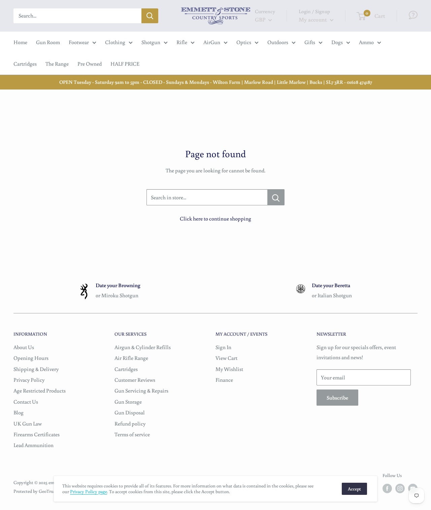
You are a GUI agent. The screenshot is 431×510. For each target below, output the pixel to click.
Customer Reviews (134, 379)
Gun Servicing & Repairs (141, 390)
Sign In (223, 347)
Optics (243, 42)
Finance (224, 379)
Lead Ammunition (33, 445)
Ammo (366, 42)
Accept (354, 489)
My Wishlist (229, 369)
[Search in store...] (276, 197)
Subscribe (337, 397)
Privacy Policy (28, 379)
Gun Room (48, 42)
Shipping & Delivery (36, 369)
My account (313, 19)
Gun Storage (128, 401)
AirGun (211, 42)
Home (20, 42)
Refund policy (129, 423)
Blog (18, 412)
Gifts (309, 42)
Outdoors (277, 42)
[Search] (149, 15)
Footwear (79, 42)
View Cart (226, 357)
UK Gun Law (27, 423)
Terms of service (132, 434)
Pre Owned (89, 63)
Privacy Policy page (88, 491)
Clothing (115, 42)
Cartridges (25, 63)
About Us (23, 347)
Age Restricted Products (39, 390)
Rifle (181, 42)
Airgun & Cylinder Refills (142, 347)
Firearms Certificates (36, 434)
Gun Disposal (129, 412)
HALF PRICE (124, 63)
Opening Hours (30, 357)
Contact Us (25, 401)
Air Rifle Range (131, 357)
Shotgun (150, 42)
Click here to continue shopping (215, 218)
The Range (57, 63)
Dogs (337, 42)
